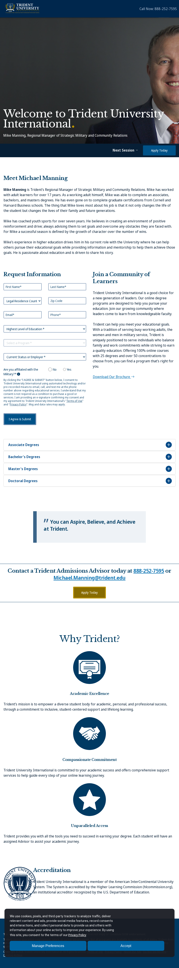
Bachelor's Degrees (24, 456)
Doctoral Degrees (23, 480)
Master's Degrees (23, 468)
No (55, 369)
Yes (69, 369)
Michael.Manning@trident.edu (89, 577)
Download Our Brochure (112, 376)
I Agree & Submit (20, 419)
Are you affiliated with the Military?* (20, 371)
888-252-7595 (166, 8)
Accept (125, 946)
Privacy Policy (18, 404)
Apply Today (159, 150)
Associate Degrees (23, 444)
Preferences (48, 946)
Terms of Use (74, 401)
